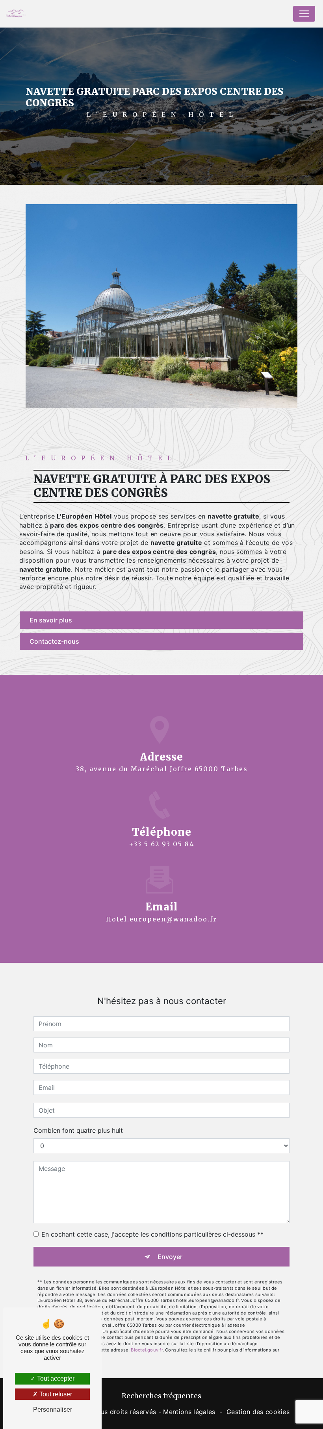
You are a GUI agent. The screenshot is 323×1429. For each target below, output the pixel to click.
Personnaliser (52, 1409)
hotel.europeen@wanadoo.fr (161, 919)
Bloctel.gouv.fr (146, 1350)
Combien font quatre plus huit (78, 1130)
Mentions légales (189, 1412)
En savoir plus (51, 620)
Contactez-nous (54, 641)
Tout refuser (55, 1394)
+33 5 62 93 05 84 (161, 844)
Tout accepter (54, 1378)
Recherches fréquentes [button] (161, 1396)
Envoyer (170, 1257)
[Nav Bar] (304, 14)
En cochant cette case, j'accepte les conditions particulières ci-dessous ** (152, 1234)
